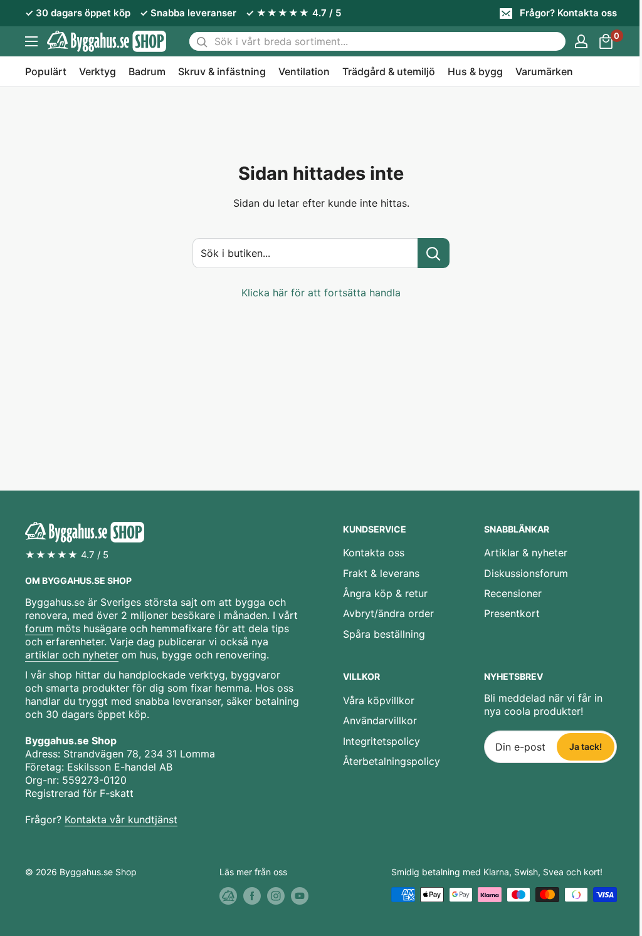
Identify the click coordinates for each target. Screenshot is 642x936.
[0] (606, 41)
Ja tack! (585, 746)
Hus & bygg (475, 71)
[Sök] (201, 41)
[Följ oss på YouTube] (299, 896)
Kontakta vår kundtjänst (121, 819)
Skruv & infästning (222, 71)
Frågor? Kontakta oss (568, 13)
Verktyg (97, 71)
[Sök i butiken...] (434, 253)
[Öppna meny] (31, 41)
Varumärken (544, 71)
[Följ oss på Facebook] (252, 896)
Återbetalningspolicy (391, 761)
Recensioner (513, 593)
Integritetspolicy (381, 741)
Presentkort (512, 613)
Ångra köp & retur (385, 593)
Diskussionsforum (526, 573)
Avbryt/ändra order (388, 613)
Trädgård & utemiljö (388, 71)
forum (39, 628)
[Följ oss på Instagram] (276, 896)
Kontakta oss (373, 552)
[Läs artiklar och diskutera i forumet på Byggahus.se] (228, 896)
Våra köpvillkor (378, 700)
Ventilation (304, 71)
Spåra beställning (384, 634)
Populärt (45, 71)
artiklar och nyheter (71, 654)
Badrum (147, 71)
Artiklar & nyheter (525, 552)
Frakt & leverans (381, 573)
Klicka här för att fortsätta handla (321, 292)
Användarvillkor (380, 720)
